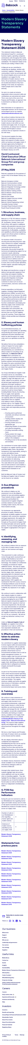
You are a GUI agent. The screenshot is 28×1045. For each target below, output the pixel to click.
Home (3, 10)
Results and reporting (8, 1012)
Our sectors (5, 945)
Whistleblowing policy (8, 977)
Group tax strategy (7, 980)
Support (4, 935)
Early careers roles (7, 994)
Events (11, 1)
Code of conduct (6, 975)
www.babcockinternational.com (12, 113)
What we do (5, 932)
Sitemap (22, 1034)
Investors (4, 1009)
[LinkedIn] (17, 921)
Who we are (5, 940)
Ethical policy (5, 972)
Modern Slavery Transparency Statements (13, 970)
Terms (16, 1034)
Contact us (22, 1)
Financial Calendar (7, 1024)
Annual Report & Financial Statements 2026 (14, 1014)
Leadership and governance (9, 942)
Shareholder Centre (7, 1017)
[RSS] (20, 921)
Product (4, 937)
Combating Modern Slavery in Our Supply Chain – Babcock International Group (13, 720)
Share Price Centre (7, 1019)
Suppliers (4, 950)
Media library (5, 957)
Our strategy (5, 947)
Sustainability (10, 10)
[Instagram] (10, 921)
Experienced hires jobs (8, 997)
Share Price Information (8, 1022)
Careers (4, 992)
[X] (13, 921)
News (16, 1)
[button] (20, 6)
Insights (4, 965)
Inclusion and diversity (8, 999)
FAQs (3, 1002)
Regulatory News (6, 1027)
